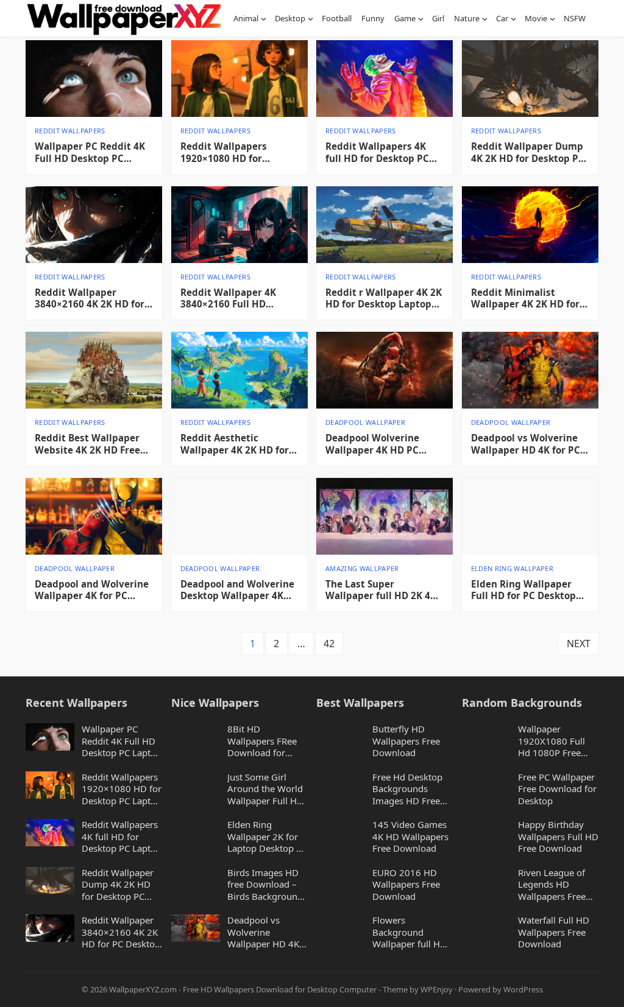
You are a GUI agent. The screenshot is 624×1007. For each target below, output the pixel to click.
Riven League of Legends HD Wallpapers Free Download (552, 885)
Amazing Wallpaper (362, 568)
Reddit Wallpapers (70, 130)
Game (405, 18)
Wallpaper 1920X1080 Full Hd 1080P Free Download (551, 741)
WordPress (523, 989)
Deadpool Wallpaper (365, 422)
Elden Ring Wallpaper (512, 568)
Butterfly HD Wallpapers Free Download (406, 741)
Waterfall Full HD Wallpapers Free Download (553, 932)
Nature (467, 18)
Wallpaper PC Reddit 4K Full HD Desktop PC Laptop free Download (90, 153)
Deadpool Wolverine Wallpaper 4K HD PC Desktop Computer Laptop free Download (376, 444)
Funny (373, 18)
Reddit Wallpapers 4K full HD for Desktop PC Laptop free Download (377, 153)
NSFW (575, 18)
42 (329, 643)
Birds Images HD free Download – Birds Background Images (265, 885)
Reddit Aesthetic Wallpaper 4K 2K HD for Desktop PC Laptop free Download (235, 444)
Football (337, 18)
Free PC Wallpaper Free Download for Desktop (557, 789)
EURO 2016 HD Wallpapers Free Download (406, 884)
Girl (438, 18)
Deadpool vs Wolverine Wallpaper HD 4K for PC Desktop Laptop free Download (525, 444)
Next (578, 643)
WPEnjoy (436, 989)
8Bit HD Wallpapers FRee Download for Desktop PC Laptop (267, 741)
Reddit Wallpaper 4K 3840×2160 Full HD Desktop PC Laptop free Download (235, 299)
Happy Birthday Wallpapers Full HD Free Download (558, 836)
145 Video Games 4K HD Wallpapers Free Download (410, 836)
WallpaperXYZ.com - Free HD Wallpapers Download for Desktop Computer (243, 989)
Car (502, 18)
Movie (536, 18)
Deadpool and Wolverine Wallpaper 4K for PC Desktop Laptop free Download (92, 590)
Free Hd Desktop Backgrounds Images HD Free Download (407, 789)
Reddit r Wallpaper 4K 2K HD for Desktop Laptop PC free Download (383, 299)
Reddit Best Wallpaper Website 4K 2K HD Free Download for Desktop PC (93, 444)
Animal (245, 18)
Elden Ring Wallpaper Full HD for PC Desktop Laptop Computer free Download (523, 590)
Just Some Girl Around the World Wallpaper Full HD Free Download (265, 789)
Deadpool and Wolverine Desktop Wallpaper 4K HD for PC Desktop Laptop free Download (237, 590)
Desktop (290, 18)
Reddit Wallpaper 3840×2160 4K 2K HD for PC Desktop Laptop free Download (89, 299)
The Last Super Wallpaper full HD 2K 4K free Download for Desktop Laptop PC (380, 590)
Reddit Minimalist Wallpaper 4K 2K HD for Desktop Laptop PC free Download (526, 299)
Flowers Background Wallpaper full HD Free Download (409, 932)
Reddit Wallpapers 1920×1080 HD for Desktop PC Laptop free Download (235, 153)
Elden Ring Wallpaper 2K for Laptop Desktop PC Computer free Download (267, 837)
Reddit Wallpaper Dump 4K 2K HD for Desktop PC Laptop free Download (527, 153)
